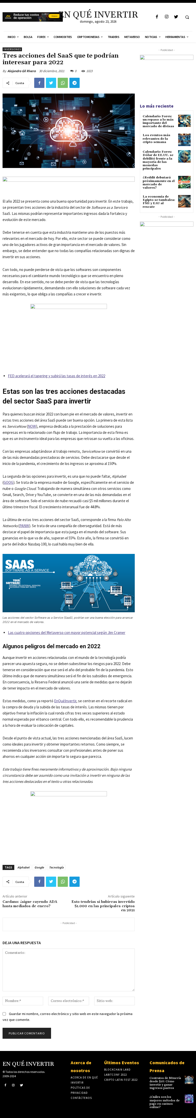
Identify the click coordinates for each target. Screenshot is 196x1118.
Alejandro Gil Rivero (21, 71)
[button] (187, 17)
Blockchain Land (117, 1069)
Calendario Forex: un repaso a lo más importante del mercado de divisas (158, 121)
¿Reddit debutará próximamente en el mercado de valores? (159, 183)
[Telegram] (74, 83)
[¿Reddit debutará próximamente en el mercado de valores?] (184, 182)
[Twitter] (176, 17)
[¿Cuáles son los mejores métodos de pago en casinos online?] (189, 1098)
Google (39, 867)
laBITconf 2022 (115, 1074)
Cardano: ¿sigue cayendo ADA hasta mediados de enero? (30, 904)
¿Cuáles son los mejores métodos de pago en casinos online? (165, 1102)
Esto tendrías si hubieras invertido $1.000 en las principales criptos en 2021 (103, 906)
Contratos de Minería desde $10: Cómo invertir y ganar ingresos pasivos (165, 1083)
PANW (24, 525)
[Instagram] (166, 17)
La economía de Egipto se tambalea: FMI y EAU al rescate (159, 202)
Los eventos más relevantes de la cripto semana (156, 138)
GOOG (8, 482)
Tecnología (56, 867)
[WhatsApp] (63, 83)
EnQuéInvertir (65, 700)
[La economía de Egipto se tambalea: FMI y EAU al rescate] (184, 201)
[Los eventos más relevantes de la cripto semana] (184, 140)
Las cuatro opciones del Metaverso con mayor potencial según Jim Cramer (66, 632)
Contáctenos (81, 1098)
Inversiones (12, 49)
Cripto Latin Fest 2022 (121, 1080)
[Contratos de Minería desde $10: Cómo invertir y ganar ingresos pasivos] (189, 1079)
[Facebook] (157, 17)
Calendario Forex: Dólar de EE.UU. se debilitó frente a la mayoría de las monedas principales (158, 160)
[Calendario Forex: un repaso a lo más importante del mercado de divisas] (184, 121)
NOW (32, 426)
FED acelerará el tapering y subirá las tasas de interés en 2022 (56, 375)
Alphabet (23, 867)
